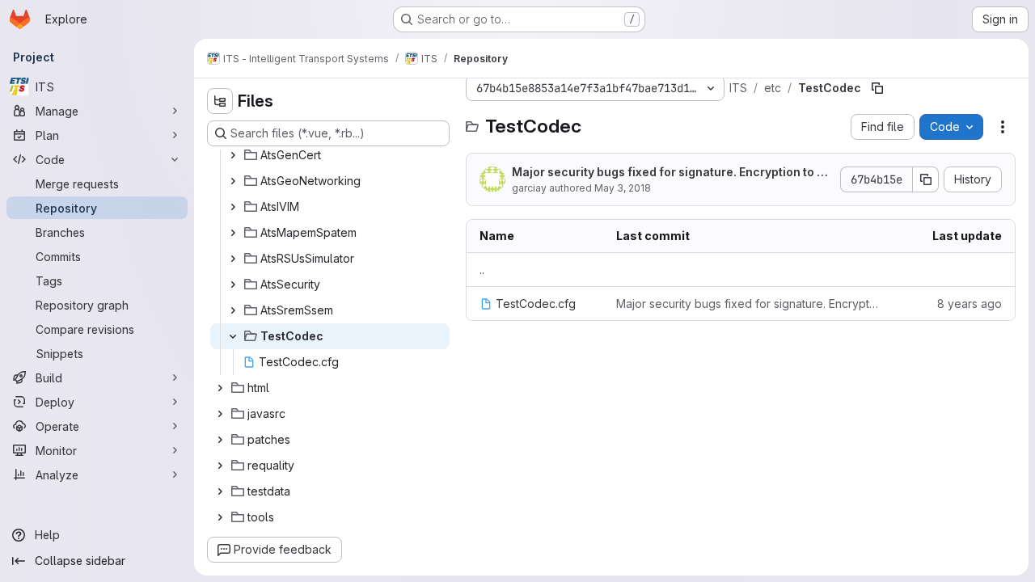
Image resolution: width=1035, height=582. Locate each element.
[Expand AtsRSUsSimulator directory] (233, 258)
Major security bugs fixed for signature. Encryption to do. (668, 172)
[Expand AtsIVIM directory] (233, 207)
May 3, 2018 (622, 188)
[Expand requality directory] (220, 465)
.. (481, 269)
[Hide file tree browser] (220, 101)
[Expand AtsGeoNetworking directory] (233, 181)
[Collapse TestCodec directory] (233, 336)
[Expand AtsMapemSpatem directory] (233, 232)
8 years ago (969, 303)
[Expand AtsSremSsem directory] (233, 310)
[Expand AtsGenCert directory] (233, 155)
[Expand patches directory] (220, 439)
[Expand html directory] (220, 388)
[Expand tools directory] (220, 517)
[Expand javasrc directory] (220, 414)
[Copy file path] (877, 88)
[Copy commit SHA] (926, 179)
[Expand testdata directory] (220, 491)
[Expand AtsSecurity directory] (233, 284)
